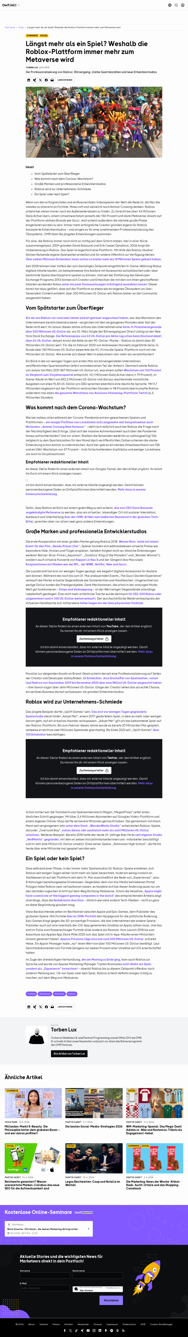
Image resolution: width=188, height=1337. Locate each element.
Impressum (112, 1324)
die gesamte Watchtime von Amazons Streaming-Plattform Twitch (101, 393)
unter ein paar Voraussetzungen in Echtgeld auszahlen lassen (104, 284)
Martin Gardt (73, 1122)
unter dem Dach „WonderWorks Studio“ (93, 826)
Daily (21, 27)
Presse (56, 1324)
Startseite (10, 27)
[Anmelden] (183, 5)
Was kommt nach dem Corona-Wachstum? (64, 179)
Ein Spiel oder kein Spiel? (52, 194)
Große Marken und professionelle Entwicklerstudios (70, 184)
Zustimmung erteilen (91, 638)
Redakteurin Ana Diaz (69, 900)
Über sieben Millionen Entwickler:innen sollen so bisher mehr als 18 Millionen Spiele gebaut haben (93, 259)
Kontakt (68, 1324)
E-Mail (23, 1283)
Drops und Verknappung (75, 589)
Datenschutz (129, 1324)
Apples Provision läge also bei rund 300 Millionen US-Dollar (101, 939)
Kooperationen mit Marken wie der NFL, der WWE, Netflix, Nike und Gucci (76, 564)
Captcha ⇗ (114, 1288)
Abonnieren (111, 1300)
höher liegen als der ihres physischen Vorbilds (111, 603)
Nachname (79, 1270)
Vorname (25, 1270)
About (31, 1324)
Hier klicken (86, 1290)
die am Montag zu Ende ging (101, 959)
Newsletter (83, 1324)
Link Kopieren (65, 80)
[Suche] (176, 5)
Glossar (98, 1324)
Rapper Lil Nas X (87, 560)
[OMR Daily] (12, 5)
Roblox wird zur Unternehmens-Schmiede (63, 189)
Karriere (44, 1324)
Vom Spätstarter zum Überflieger (57, 174)
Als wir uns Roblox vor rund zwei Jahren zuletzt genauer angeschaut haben (77, 318)
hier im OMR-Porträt (81, 916)
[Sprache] (170, 5)
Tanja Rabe (11, 1122)
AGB (143, 1324)
